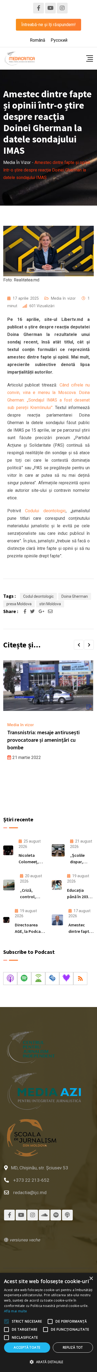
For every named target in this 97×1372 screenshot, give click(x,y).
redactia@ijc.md (30, 1192)
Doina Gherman (74, 596)
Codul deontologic (38, 596)
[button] (79, 645)
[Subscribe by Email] (52, 978)
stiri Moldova (50, 604)
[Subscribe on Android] (38, 978)
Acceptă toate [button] (27, 1347)
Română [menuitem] (37, 40)
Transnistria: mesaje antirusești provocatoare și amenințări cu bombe (43, 740)
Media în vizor (63, 298)
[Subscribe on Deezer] (66, 978)
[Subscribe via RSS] (80, 978)
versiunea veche (24, 1239)
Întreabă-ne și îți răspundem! (48, 24)
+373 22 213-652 (31, 1180)
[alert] (48, 1322)
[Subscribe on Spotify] (24, 978)
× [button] (91, 1279)
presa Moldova (19, 604)
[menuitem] (37, 40)
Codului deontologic (45, 510)
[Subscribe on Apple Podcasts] (10, 978)
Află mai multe (15, 1311)
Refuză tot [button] (73, 1347)
